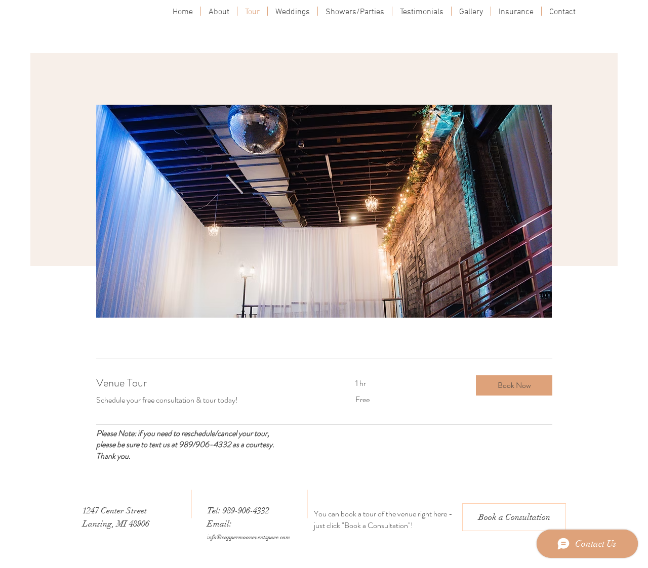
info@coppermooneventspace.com (248, 537)
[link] (213, 382)
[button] (514, 385)
